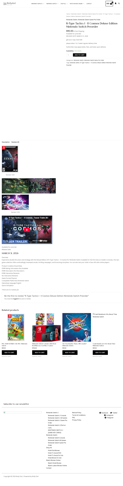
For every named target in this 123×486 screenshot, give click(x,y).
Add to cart (79, 55)
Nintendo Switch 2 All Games (57, 418)
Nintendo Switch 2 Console (57, 415)
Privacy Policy (76, 420)
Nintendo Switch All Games (57, 440)
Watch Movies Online (76, 3)
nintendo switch (74, 62)
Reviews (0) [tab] (15, 142)
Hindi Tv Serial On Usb (55, 455)
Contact (89, 3)
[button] (43, 3)
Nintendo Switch (51, 3)
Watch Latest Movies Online (57, 466)
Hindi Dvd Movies (54, 450)
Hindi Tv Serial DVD (54, 453)
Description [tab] (6, 142)
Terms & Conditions (79, 415)
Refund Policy (76, 413)
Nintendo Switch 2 (37, 3)
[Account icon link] (115, 3)
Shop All (63, 3)
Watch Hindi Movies (54, 463)
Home (68, 14)
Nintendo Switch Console (56, 438)
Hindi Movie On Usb (54, 458)
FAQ (73, 418)
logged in (16, 299)
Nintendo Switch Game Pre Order (92, 14)
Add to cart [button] (9, 353)
